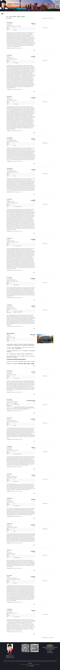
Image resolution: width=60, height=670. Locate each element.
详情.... (34, 50)
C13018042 (9, 305)
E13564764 (9, 199)
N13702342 (9, 550)
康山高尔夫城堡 (10, 333)
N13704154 (9, 370)
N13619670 (9, 55)
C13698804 (9, 446)
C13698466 (9, 609)
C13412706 (9, 277)
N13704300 (9, 399)
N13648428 (9, 22)
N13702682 (9, 575)
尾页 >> (46, 18)
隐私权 (31, 663)
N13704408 (9, 418)
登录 (28, 663)
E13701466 (9, 474)
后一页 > (43, 18)
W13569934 (9, 137)
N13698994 (9, 498)
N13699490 (9, 523)
